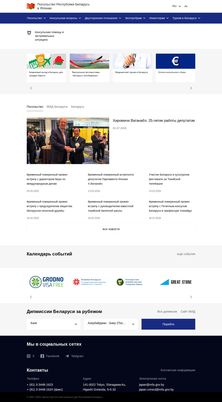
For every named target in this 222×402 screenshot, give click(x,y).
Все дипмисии (167, 311)
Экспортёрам (133, 18)
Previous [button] (31, 88)
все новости (111, 229)
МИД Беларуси (57, 106)
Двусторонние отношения (101, 18)
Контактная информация (178, 370)
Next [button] (191, 88)
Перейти (168, 324)
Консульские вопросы (63, 18)
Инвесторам (157, 18)
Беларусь (77, 106)
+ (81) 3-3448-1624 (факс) (45, 389)
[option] (46, 36)
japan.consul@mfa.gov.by (156, 389)
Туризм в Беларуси (184, 18)
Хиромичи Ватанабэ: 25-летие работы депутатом (154, 120)
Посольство (34, 18)
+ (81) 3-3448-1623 (40, 384)
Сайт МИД (188, 311)
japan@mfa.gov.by (151, 384)
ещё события (186, 254)
